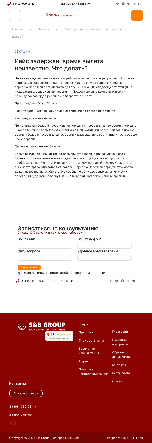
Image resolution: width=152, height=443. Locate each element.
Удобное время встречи (97, 251)
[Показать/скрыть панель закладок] (17, 187)
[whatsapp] (139, 4)
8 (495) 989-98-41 (23, 3)
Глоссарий (120, 331)
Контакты (119, 365)
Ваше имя (27, 239)
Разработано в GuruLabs (125, 438)
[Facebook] (20, 187)
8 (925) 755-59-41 (62, 280)
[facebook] (123, 4)
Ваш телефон (89, 239)
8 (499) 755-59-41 (22, 415)
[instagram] (134, 4)
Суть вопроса (29, 251)
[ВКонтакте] (28, 187)
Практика (86, 332)
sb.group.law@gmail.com (75, 3)
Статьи (117, 381)
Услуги (84, 324)
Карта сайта (121, 373)
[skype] (128, 281)
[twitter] (118, 4)
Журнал (84, 361)
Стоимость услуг (91, 340)
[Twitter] (24, 187)
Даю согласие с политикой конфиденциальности (64, 273)
